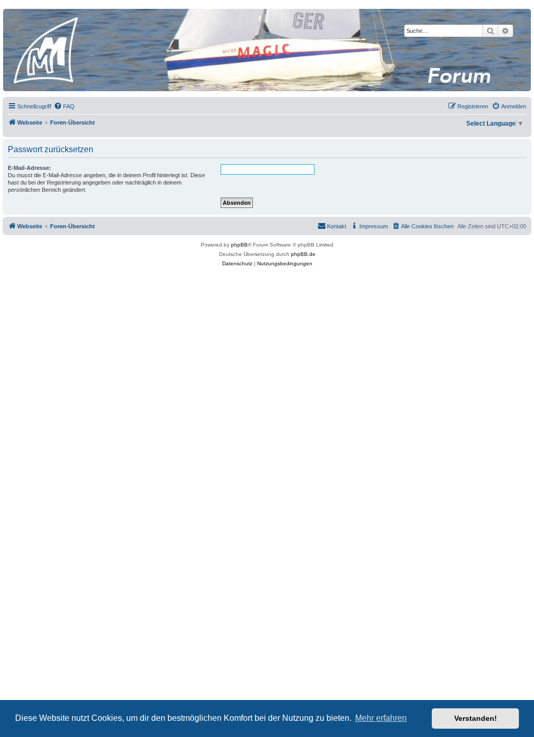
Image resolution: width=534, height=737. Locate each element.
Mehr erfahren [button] (381, 718)
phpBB (239, 245)
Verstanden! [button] (475, 718)
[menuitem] (64, 106)
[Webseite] (266, 50)
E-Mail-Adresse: (29, 168)
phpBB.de (303, 254)
